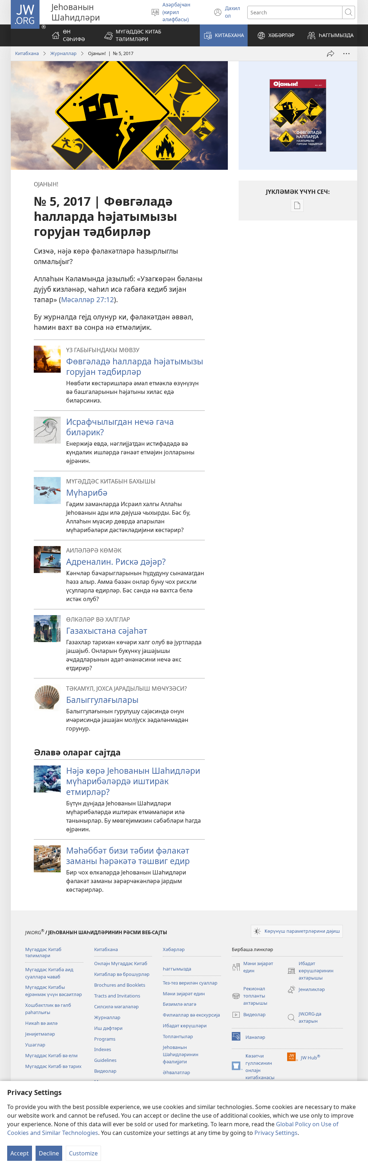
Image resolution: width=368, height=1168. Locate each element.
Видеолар (105, 1071)
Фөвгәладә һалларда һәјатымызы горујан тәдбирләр (134, 366)
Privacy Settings (276, 1133)
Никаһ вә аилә (41, 1023)
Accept (19, 1153)
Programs (104, 1039)
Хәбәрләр (174, 949)
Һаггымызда (177, 968)
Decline (49, 1153)
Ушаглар (35, 1044)
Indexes (102, 1049)
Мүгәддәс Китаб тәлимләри (43, 952)
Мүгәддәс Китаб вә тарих (53, 1066)
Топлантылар (178, 1036)
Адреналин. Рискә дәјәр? (116, 561)
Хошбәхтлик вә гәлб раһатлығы (48, 1008)
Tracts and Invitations (117, 995)
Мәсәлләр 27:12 (87, 299)
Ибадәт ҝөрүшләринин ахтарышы (310, 971)
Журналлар (63, 53)
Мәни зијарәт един (184, 993)
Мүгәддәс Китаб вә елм (51, 1055)
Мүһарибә (86, 492)
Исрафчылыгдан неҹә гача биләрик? (120, 427)
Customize (83, 1153)
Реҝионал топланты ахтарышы (249, 996)
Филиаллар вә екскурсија (191, 1015)
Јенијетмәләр (40, 1034)
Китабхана (27, 53)
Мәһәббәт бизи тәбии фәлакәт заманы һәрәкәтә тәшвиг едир (128, 856)
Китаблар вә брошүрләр (122, 974)
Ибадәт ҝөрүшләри (185, 1025)
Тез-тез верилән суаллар (190, 983)
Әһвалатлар (176, 1072)
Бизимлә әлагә (179, 1004)
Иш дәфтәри (108, 1028)
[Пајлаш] (330, 53)
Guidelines (105, 1060)
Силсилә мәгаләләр (116, 1006)
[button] (147, 35)
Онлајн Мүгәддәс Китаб (120, 963)
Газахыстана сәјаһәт (106, 630)
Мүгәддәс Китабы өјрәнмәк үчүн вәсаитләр (53, 990)
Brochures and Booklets (119, 985)
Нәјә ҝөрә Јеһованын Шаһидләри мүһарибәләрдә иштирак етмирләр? (133, 781)
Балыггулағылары (102, 699)
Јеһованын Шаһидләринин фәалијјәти (180, 1054)
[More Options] (346, 53)
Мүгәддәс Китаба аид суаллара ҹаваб (49, 973)
